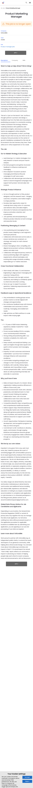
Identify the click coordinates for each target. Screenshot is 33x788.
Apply (15, 53)
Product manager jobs (8, 47)
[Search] (26, 2)
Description (4, 60)
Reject (27, 781)
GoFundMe (4, 33)
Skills (24, 60)
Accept (27, 777)
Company (15, 60)
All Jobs (3, 8)
